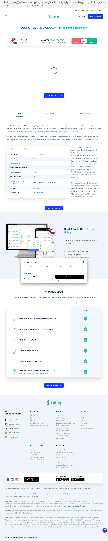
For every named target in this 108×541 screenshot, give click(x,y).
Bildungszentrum (61, 441)
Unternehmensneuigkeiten (39, 425)
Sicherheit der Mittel (37, 423)
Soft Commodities (87, 428)
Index (83, 420)
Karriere (33, 418)
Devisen (83, 415)
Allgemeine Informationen (64, 465)
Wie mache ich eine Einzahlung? (66, 452)
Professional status (62, 436)
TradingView (34, 455)
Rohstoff (84, 423)
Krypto (83, 425)
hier (30, 513)
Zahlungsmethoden (62, 450)
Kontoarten (59, 415)
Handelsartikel (60, 438)
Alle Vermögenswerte (63, 418)
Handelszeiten (60, 420)
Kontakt (90, 10)
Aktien (83, 418)
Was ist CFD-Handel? (62, 428)
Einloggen (81, 17)
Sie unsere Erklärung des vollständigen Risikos (69, 506)
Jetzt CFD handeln (54, 208)
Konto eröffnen (95, 17)
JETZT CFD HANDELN (54, 96)
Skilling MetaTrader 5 (37, 460)
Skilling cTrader (35, 452)
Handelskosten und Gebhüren (66, 423)
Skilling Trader (35, 450)
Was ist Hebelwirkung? (63, 433)
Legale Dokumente (62, 467)
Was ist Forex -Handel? (63, 430)
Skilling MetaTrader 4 (37, 457)
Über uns (33, 415)
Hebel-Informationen (63, 425)
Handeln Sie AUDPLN (54, 385)
